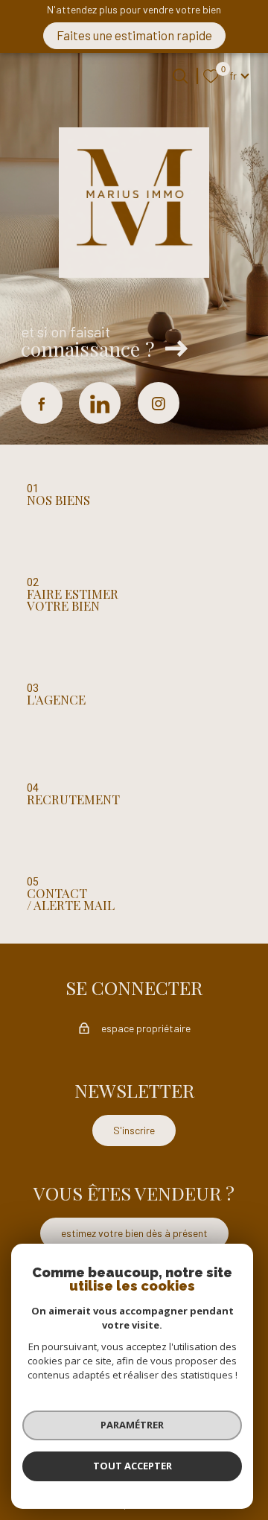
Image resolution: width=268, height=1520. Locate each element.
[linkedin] (100, 403)
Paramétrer (132, 1424)
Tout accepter (132, 1465)
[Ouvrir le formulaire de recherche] (180, 76)
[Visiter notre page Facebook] (42, 403)
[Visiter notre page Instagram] (158, 403)
